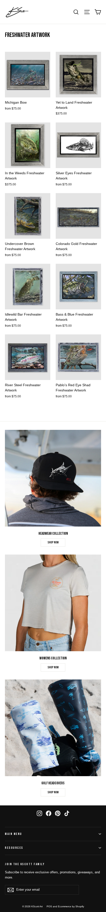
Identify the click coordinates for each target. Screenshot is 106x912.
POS (49, 906)
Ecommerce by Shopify (71, 906)
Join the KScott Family (25, 864)
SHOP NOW (53, 542)
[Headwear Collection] (53, 478)
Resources (14, 848)
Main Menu (13, 834)
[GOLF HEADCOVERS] (53, 727)
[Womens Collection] (53, 603)
